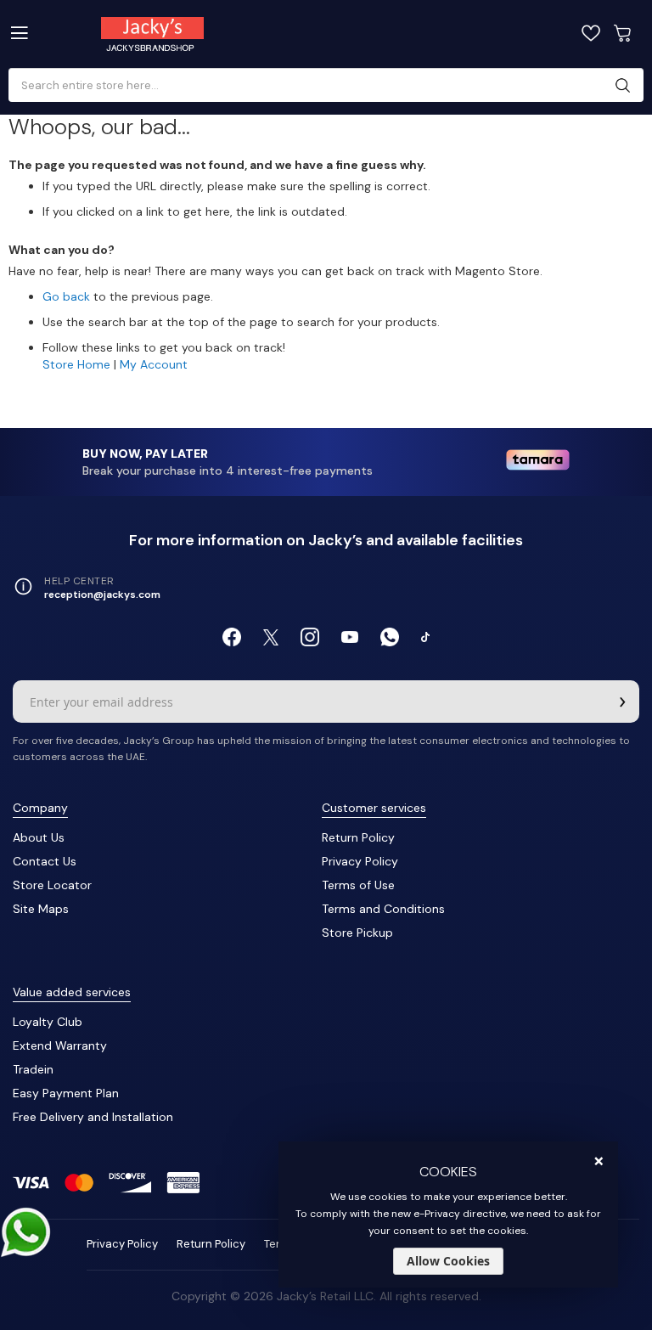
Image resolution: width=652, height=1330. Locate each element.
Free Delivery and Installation (93, 1116)
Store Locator (52, 885)
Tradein (33, 1069)
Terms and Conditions (383, 908)
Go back (66, 296)
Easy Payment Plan (66, 1093)
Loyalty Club (47, 1021)
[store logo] (190, 34)
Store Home (76, 364)
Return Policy (358, 837)
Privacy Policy (360, 861)
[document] (448, 1214)
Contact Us (44, 861)
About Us (39, 837)
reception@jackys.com (102, 594)
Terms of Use (358, 885)
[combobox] (319, 85)
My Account (154, 364)
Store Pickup (357, 932)
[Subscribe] (622, 702)
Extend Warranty (60, 1045)
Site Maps (41, 908)
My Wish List (591, 33)
